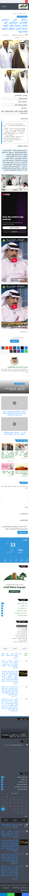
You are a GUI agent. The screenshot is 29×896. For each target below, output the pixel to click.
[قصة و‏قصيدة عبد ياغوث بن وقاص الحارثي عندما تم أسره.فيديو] (21, 466)
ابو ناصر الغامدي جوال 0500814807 (20, 888)
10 (14, 803)
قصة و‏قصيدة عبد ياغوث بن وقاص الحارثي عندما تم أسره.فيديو (21, 473)
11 (10, 803)
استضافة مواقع (24, 890)
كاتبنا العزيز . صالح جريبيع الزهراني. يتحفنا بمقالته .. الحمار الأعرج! (14, 389)
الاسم (26, 507)
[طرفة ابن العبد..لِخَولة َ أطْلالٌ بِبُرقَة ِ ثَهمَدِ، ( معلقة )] (7, 466)
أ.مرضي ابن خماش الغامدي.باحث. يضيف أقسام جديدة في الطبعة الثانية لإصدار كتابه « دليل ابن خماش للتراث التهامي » (7, 455)
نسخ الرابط (14, 341)
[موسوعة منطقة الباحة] (23, 6)
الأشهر (15, 649)
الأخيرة (24, 649)
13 (3, 803)
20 (3, 806)
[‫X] (22, 347)
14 (25, 806)
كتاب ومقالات (24, 606)
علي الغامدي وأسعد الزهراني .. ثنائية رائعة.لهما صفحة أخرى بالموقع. (21, 454)
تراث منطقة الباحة (22, 608)
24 (14, 809)
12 (6, 803)
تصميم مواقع (6, 888)
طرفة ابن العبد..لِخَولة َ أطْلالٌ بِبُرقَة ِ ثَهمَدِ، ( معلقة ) (7, 472)
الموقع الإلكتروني (24, 520)
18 (10, 806)
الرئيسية (25, 13)
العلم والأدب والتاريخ (17, 13)
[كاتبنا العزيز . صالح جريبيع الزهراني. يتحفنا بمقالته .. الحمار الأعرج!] (23, 656)
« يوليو (26, 816)
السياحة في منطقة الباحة (21, 613)
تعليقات (5, 649)
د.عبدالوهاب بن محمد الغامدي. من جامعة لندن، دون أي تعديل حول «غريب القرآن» (14, 736)
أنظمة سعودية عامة (22, 615)
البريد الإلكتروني (24, 514)
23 (18, 809)
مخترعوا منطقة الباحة (22, 610)
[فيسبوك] (26, 347)
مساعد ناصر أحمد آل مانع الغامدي (18, 35)
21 (25, 809)
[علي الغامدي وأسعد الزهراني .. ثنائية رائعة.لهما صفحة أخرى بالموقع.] (21, 446)
